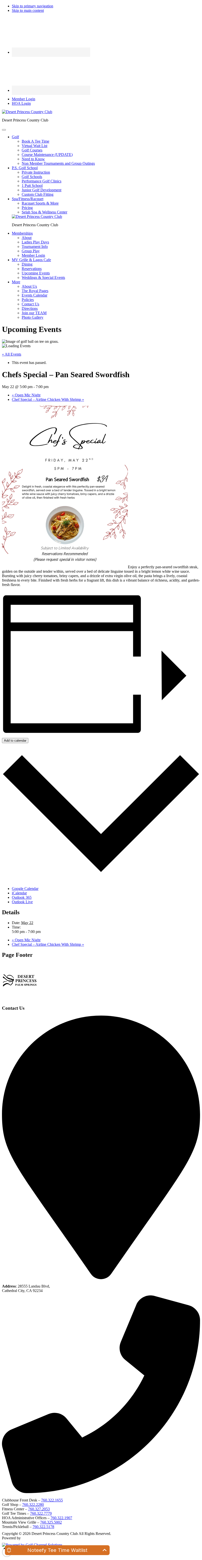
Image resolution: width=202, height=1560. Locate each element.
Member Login (23, 99)
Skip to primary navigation (32, 6)
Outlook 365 (22, 897)
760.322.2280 (33, 1504)
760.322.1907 (61, 1518)
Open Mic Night (26, 395)
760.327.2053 (39, 1509)
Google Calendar (25, 888)
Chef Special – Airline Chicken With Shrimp (48, 399)
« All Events (11, 354)
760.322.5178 (43, 1527)
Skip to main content (28, 10)
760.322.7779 (41, 1513)
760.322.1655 (52, 1500)
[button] (15, 137)
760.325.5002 (51, 1522)
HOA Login (21, 103)
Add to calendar (15, 740)
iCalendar (19, 893)
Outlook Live (22, 902)
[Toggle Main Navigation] (4, 130)
